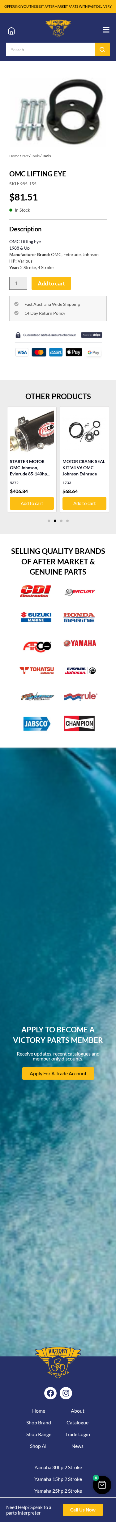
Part (25, 156)
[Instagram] (66, 1393)
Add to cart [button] (72, 503)
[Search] (102, 49)
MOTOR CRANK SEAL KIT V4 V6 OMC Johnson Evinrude (72, 467)
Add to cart (51, 283)
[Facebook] (50, 1393)
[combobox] (50, 49)
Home (14, 156)
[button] (49, 521)
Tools (35, 156)
